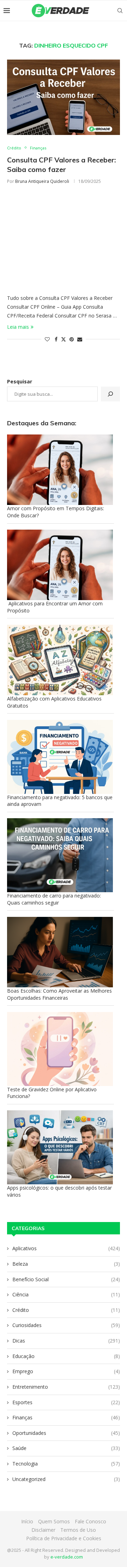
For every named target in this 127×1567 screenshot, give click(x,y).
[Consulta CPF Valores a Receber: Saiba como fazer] (63, 97)
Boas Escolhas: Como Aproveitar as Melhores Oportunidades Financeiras (59, 994)
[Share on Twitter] (63, 339)
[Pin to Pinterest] (71, 339)
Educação (66, 1356)
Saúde (66, 1448)
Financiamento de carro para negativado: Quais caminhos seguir (54, 899)
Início (27, 1521)
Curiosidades (66, 1325)
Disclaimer (43, 1529)
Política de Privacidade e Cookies (63, 1538)
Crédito (66, 1310)
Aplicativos (66, 1248)
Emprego (66, 1371)
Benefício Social (66, 1279)
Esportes (66, 1402)
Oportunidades (66, 1433)
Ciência (66, 1294)
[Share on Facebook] (56, 339)
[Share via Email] (79, 339)
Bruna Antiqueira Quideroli (42, 181)
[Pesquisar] (110, 394)
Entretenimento (66, 1386)
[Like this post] (47, 339)
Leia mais (18, 326)
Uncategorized (66, 1479)
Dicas (66, 1340)
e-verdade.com (66, 1557)
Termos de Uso (78, 1529)
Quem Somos (54, 1521)
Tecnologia (66, 1463)
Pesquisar (19, 381)
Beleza (66, 1263)
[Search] (119, 10)
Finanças (66, 1417)
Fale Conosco (90, 1521)
